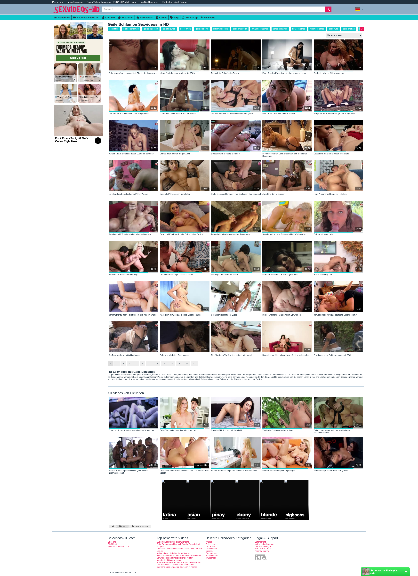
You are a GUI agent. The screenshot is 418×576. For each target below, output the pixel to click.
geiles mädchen (151, 29)
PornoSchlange (75, 2)
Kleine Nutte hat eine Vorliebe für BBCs (177, 73)
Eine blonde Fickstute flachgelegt (123, 274)
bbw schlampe (298, 29)
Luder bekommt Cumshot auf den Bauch (178, 113)
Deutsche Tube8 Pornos (174, 2)
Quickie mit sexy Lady (323, 234)
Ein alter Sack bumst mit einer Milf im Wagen (128, 194)
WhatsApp (191, 17)
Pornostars (146, 17)
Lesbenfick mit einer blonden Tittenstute (331, 154)
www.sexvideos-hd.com (118, 546)
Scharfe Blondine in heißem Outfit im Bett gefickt (232, 113)
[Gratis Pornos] (76, 13)
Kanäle (163, 17)
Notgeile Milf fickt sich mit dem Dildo (227, 430)
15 (164, 363)
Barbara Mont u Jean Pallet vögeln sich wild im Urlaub (133, 315)
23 (194, 363)
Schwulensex (212, 555)
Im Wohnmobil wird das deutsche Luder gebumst (335, 315)
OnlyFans (209, 17)
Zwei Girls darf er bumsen (273, 194)
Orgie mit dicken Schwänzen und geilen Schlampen (131, 430)
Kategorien (63, 17)
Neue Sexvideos (85, 17)
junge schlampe (280, 29)
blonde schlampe (131, 29)
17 (172, 363)
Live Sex (110, 17)
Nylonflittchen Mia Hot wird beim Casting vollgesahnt (285, 355)
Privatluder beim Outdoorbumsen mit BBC (332, 355)
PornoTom (57, 2)
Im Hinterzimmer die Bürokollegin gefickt (280, 274)
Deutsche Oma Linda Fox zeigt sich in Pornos (177, 567)
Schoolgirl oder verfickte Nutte (224, 274)
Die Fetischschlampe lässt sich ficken (176, 274)
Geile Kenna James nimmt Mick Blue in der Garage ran (133, 73)
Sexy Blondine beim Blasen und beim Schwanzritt (284, 234)
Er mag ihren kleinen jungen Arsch (175, 154)
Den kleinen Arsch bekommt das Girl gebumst (129, 113)
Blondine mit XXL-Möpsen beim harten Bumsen (130, 234)
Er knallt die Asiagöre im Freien (225, 73)
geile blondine (202, 29)
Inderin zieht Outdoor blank (169, 560)
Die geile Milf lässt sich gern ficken (175, 194)
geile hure (333, 29)
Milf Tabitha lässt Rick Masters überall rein (175, 565)
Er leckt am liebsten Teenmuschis (174, 355)
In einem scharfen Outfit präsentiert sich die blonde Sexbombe (284, 155)
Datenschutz (260, 542)
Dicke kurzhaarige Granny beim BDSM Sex (281, 315)
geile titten (114, 29)
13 (157, 363)
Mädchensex (211, 549)
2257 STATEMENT (263, 549)
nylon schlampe (317, 29)
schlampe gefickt (220, 29)
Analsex (209, 542)
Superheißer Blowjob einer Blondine (173, 542)
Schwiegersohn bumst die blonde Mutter (175, 558)
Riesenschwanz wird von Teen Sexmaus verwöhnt (179, 555)
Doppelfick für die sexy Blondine (225, 154)
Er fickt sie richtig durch (324, 274)
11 (149, 363)
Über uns (112, 542)
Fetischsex (210, 544)
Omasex (209, 551)
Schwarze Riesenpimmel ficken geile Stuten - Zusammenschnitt (129, 472)
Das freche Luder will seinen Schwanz (279, 113)
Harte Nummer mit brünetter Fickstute (330, 194)
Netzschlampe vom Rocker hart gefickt (331, 471)
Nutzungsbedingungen (265, 544)
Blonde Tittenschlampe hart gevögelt (278, 471)
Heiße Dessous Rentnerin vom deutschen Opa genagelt (236, 194)
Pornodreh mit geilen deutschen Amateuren (230, 234)
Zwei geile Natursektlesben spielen (278, 430)
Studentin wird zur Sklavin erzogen (329, 73)
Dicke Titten (211, 546)
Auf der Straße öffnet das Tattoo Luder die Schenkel (131, 154)
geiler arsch (185, 29)
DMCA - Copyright (263, 546)
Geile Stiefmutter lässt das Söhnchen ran (178, 430)
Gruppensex (211, 553)
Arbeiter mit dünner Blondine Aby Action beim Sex (179, 562)
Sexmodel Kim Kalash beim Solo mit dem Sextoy (181, 234)
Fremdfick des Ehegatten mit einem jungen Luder (284, 73)
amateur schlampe (260, 29)
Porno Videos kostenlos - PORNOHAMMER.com (112, 2)
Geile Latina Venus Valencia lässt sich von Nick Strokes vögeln (184, 472)
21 (187, 363)
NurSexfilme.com (149, 2)
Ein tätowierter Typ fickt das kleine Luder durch (231, 355)
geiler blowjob (169, 29)
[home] (112, 526)
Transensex (211, 558)
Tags (176, 17)
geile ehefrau (349, 29)
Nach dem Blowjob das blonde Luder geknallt (180, 315)
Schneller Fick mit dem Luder (224, 315)
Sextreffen (127, 17)
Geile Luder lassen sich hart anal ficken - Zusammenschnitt (332, 431)
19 (179, 363)
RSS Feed (112, 544)
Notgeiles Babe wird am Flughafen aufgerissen (334, 113)
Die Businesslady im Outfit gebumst (124, 355)
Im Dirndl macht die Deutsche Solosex (174, 553)
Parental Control (262, 551)
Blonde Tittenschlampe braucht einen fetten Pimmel (234, 471)
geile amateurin (240, 29)
